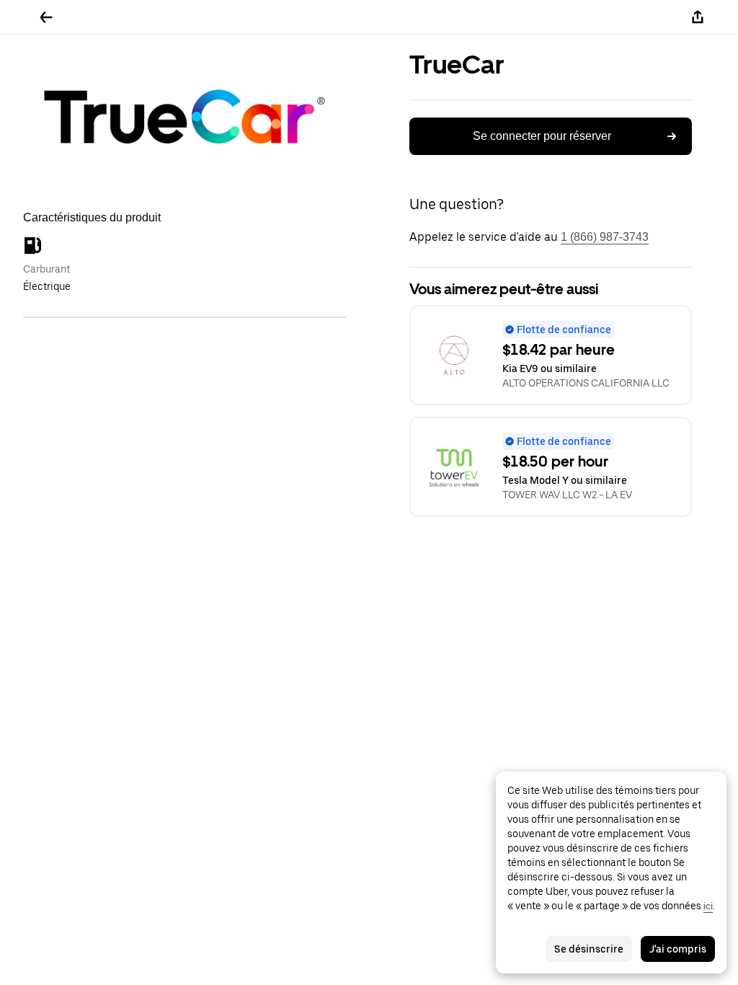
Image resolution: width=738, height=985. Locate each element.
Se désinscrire (588, 949)
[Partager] (697, 17)
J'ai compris (677, 949)
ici (708, 905)
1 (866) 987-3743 (605, 237)
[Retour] (46, 17)
